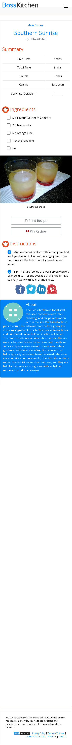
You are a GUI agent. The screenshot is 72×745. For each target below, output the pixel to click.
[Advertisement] (36, 543)
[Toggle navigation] (66, 6)
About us (51, 736)
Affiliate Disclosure (35, 736)
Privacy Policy (38, 733)
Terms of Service (56, 733)
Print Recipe (37, 220)
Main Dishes (35, 25)
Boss (20, 5)
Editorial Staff (49, 304)
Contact (62, 736)
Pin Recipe (37, 231)
